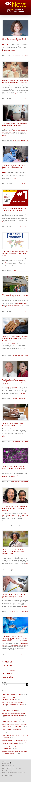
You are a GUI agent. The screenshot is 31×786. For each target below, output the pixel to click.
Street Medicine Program (8, 177)
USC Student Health (7, 775)
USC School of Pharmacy (8, 767)
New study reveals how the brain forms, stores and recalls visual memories (14, 709)
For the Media (8, 673)
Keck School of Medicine (8, 765)
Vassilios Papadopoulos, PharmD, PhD (16, 305)
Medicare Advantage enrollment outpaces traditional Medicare (12, 424)
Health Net (4, 172)
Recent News (8, 665)
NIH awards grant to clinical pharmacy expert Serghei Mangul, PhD (14, 124)
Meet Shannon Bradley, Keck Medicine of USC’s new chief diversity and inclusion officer (15, 552)
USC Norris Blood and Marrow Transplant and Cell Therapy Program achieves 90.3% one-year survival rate (14, 638)
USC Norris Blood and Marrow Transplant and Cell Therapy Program (15, 644)
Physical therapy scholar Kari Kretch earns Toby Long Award (14, 40)
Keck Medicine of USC (7, 763)
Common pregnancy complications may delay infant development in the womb (15, 81)
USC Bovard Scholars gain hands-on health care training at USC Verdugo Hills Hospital (14, 693)
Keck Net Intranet (24, 55)
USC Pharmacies (6, 774)
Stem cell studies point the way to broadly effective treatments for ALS (14, 467)
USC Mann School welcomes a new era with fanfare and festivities (15, 296)
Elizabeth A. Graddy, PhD (13, 387)
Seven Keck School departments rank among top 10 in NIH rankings (14, 209)
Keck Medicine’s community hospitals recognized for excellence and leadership (15, 720)
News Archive (10, 670)
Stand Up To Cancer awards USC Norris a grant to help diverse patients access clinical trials (15, 338)
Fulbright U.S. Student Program (9, 262)
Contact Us (7, 661)
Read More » (13, 50)
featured (15, 270)
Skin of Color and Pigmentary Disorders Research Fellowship (15, 514)
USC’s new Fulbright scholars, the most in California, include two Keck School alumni (15, 253)
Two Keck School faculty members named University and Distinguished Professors (14, 382)
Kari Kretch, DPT (6, 44)
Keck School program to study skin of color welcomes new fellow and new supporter (14, 508)
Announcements (16, 55)
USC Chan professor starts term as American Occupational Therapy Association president (14, 730)
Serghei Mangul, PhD (7, 129)
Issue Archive (8, 677)
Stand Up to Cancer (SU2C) (8, 344)
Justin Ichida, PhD (16, 475)
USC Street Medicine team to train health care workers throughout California (13, 167)
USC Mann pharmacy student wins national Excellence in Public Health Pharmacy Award (13, 703)
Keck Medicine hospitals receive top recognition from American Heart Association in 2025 (14, 714)
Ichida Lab (4, 476)
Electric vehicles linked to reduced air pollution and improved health (14, 596)
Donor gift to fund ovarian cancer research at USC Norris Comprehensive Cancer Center (15, 725)
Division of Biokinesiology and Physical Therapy (13, 772)
